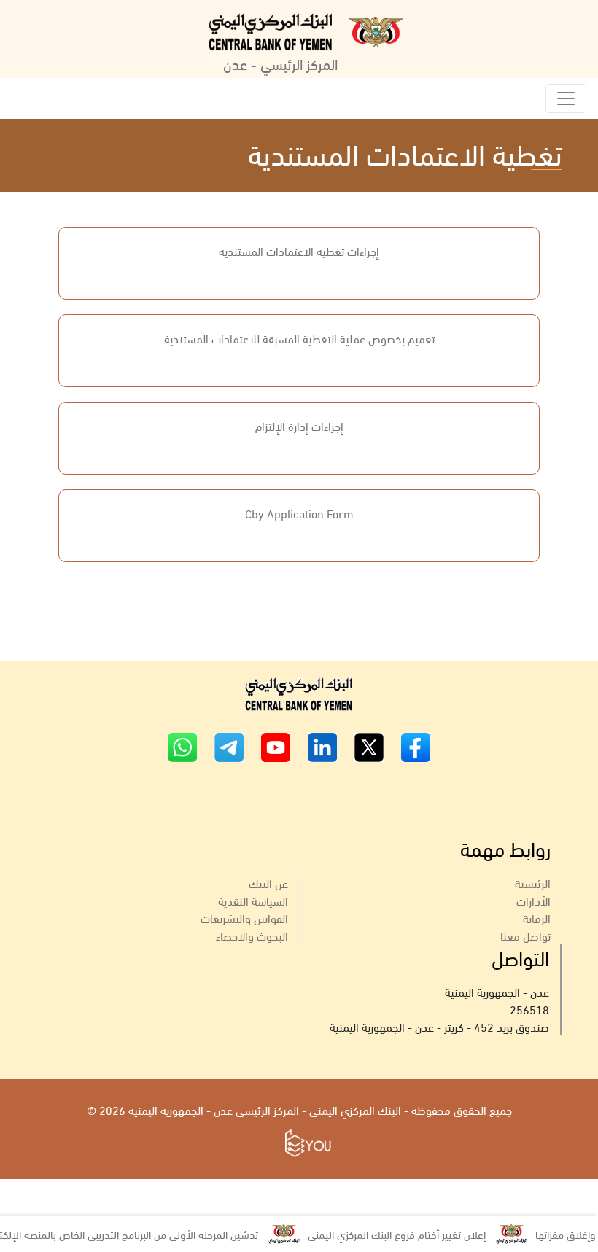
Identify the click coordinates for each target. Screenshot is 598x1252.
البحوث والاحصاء (252, 935)
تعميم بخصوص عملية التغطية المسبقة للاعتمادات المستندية (299, 338)
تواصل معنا (525, 935)
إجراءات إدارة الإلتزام (299, 425)
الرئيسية (533, 882)
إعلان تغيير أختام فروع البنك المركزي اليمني (410, 1234)
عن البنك (268, 882)
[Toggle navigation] (565, 98)
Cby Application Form (299, 513)
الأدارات (533, 900)
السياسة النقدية (253, 900)
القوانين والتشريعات (244, 917)
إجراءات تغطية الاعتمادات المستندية (299, 250)
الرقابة (537, 917)
